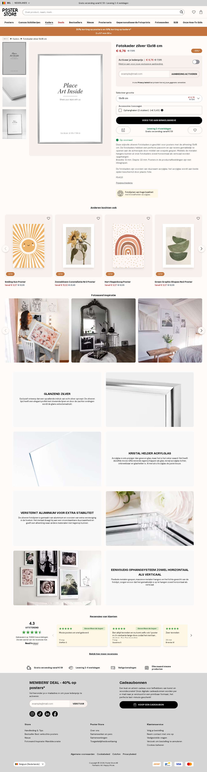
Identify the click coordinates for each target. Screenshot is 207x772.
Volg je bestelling (155, 730)
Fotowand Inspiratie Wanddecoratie (43, 741)
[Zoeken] (182, 12)
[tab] (193, 12)
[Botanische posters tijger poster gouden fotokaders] (37, 330)
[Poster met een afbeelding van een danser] (103, 330)
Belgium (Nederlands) (29, 764)
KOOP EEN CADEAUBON (151, 704)
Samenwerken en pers (101, 734)
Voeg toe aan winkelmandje (159, 120)
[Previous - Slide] (5, 248)
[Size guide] (123, 130)
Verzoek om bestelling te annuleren (164, 741)
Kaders (16, 39)
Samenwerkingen (98, 737)
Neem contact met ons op (160, 734)
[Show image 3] (14, 124)
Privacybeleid (129, 754)
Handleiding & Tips (34, 730)
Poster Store (110, 763)
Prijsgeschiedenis (124, 183)
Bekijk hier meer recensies (103, 653)
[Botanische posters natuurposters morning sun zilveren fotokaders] (170, 330)
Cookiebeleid (103, 754)
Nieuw (28, 737)
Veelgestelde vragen (157, 737)
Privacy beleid (144, 82)
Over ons (94, 730)
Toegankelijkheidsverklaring (103, 741)
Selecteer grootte (125, 92)
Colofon (116, 754)
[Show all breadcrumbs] (5, 38)
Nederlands (21, 3)
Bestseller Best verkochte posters (41, 734)
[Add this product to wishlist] (195, 130)
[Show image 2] (14, 92)
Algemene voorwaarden (83, 754)
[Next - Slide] (201, 248)
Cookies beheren (155, 745)
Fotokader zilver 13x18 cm (35, 39)
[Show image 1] (14, 58)
